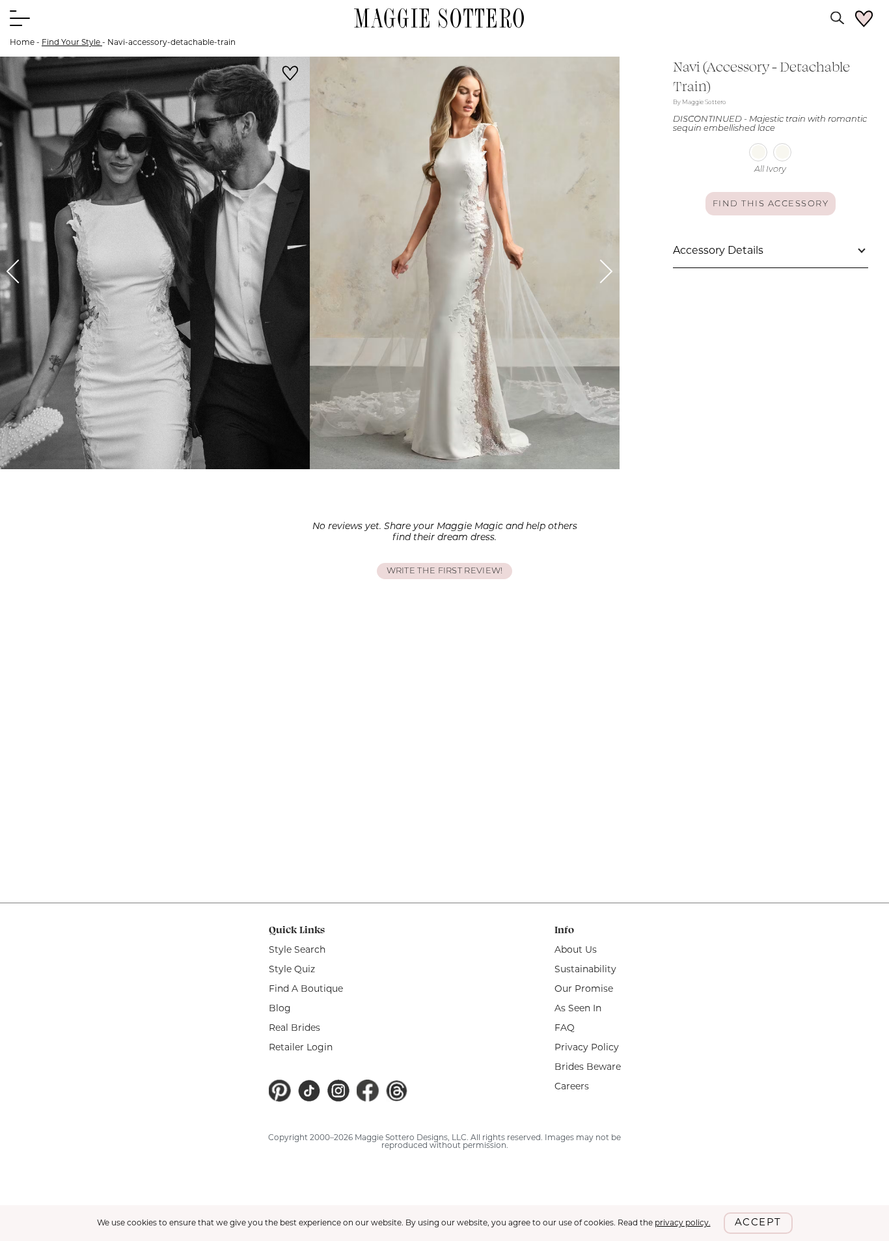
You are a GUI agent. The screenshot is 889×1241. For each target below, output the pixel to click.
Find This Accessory (771, 204)
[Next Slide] (601, 272)
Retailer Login (301, 1048)
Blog (280, 1009)
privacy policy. (683, 1223)
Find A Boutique (306, 989)
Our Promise (583, 989)
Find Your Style (72, 43)
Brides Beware (587, 1067)
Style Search (297, 950)
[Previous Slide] (19, 272)
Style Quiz (292, 970)
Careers (571, 1087)
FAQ (564, 1028)
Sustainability (585, 970)
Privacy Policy (586, 1048)
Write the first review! (445, 571)
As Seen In (577, 1009)
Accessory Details (718, 251)
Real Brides (294, 1028)
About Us (575, 950)
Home (22, 43)
